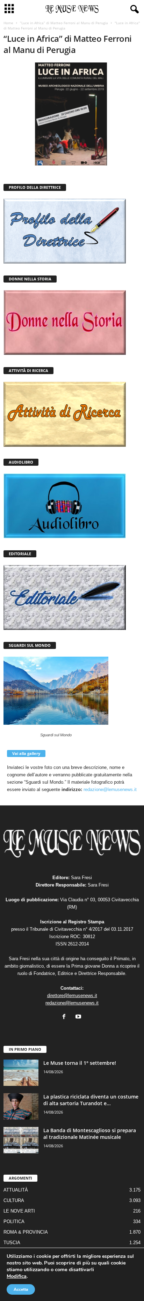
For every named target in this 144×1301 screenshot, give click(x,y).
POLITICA (13, 1221)
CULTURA (13, 1200)
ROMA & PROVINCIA (25, 1232)
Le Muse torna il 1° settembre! (79, 1063)
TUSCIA (11, 1242)
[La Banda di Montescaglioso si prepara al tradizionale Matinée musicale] (20, 1140)
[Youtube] (79, 1017)
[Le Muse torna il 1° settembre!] (20, 1073)
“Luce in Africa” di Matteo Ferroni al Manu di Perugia (64, 22)
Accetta (21, 1289)
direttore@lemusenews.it (72, 995)
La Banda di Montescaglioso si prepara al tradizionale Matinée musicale (89, 1133)
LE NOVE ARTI (19, 1211)
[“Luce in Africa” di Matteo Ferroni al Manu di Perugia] (72, 114)
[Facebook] (65, 1017)
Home (8, 22)
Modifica (17, 1276)
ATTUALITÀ (15, 1190)
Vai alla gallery (26, 753)
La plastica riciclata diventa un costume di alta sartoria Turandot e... (90, 1100)
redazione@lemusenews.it (110, 789)
